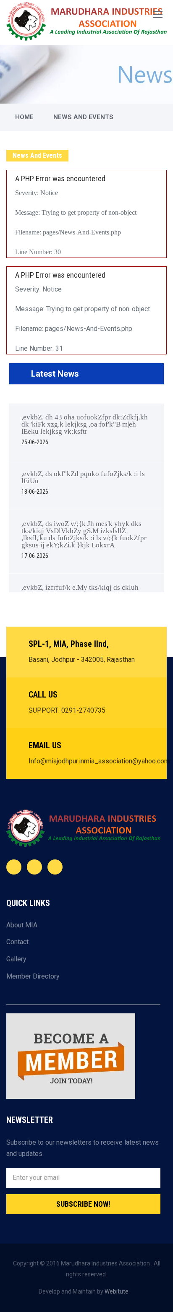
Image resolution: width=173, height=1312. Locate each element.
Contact (17, 942)
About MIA (21, 925)
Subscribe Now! (83, 1204)
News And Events (83, 117)
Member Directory (33, 976)
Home (24, 117)
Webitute (116, 1291)
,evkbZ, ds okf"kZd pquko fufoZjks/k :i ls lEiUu (83, 482)
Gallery (16, 959)
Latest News (54, 374)
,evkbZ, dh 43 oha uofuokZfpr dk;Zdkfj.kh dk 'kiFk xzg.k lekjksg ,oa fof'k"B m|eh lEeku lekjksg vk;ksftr (84, 429)
